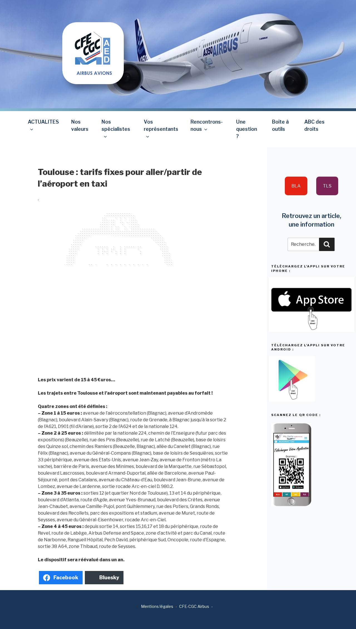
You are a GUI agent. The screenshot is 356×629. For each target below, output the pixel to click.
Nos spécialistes (116, 125)
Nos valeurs (79, 125)
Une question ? (246, 129)
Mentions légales (157, 606)
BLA (296, 186)
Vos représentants (161, 125)
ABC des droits (314, 125)
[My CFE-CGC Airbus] (93, 41)
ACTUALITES (43, 122)
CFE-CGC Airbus (194, 606)
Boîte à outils (280, 125)
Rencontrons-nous (207, 125)
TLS (327, 186)
